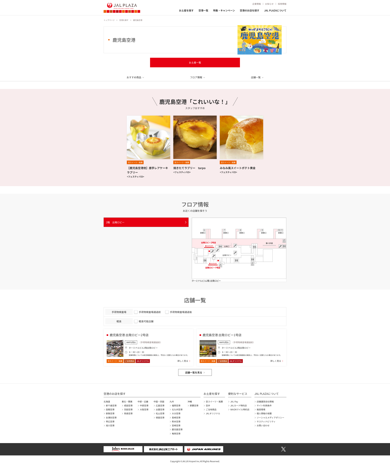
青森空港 (128, 413)
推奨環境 (261, 409)
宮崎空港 (176, 425)
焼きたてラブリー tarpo (189, 168)
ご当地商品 (211, 409)
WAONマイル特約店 (239, 409)
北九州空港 (177, 409)
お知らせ (269, 3)
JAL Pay (234, 401)
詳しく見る (182, 360)
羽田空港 (128, 409)
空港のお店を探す (249, 10)
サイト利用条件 (264, 405)
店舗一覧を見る (193, 372)
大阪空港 (144, 409)
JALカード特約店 (238, 405)
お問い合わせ (263, 425)
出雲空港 (160, 409)
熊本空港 (176, 421)
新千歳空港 (111, 405)
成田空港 (128, 405)
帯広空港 (110, 421)
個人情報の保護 (264, 413)
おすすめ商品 (134, 77)
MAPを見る (131, 342)
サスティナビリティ (266, 421)
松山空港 (160, 413)
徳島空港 (160, 417)
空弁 (208, 405)
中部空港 (144, 405)
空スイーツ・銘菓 (214, 401)
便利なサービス (237, 394)
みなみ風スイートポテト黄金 (237, 168)
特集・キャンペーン (224, 10)
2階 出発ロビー (115, 222)
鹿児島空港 (177, 429)
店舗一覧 (256, 77)
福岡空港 (176, 405)
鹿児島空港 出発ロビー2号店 (129, 335)
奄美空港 (176, 433)
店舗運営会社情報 (265, 401)
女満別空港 (111, 417)
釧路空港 (110, 413)
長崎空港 (176, 417)
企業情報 (256, 3)
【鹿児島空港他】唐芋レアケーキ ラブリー (147, 170)
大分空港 (176, 413)
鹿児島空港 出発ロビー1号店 (222, 335)
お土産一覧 (195, 62)
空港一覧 (203, 10)
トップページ (109, 20)
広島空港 (160, 405)
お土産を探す (186, 10)
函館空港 (110, 409)
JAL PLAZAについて (275, 10)
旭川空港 (110, 425)
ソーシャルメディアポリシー (270, 417)
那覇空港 (194, 405)
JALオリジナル (213, 413)
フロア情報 (196, 77)
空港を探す (123, 20)
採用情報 (282, 3)
